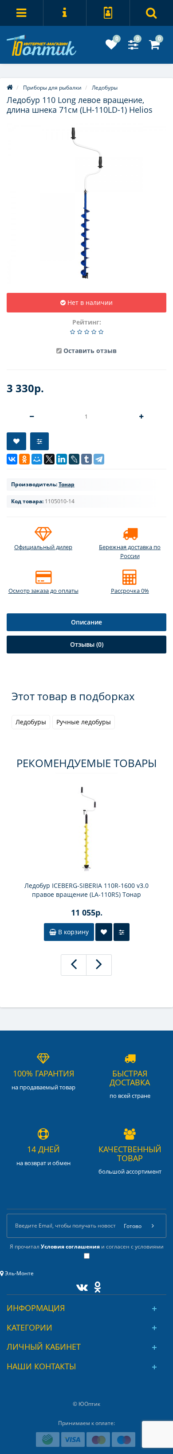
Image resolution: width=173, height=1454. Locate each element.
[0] (111, 46)
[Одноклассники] (24, 459)
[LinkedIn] (61, 459)
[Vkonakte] (80, 1285)
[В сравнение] (39, 441)
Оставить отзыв (90, 350)
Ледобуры (31, 722)
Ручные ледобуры (83, 722)
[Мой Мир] (36, 459)
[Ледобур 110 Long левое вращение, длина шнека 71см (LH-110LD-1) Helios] (86, 203)
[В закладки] (16, 441)
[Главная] (10, 87)
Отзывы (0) (86, 644)
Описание (86, 622)
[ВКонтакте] (12, 459)
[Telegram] (99, 459)
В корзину (72, 932)
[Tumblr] (86, 459)
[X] (49, 459)
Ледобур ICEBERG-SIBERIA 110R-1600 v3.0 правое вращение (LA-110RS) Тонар (86, 890)
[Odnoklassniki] (95, 1285)
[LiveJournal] (74, 459)
